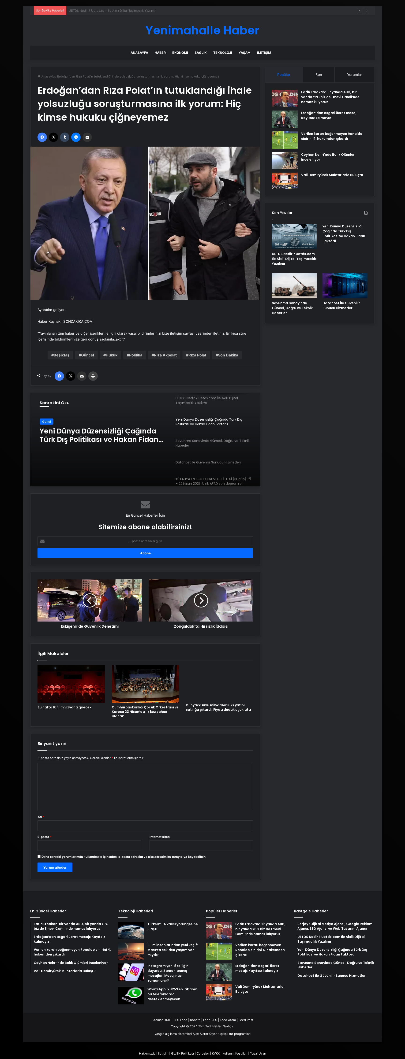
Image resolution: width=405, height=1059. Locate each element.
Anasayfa (139, 53)
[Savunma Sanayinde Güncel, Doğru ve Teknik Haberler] (294, 285)
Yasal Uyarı (258, 1053)
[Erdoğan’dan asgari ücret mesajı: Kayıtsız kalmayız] (285, 119)
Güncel (87, 355)
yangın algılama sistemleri (173, 1034)
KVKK (216, 1053)
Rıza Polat (197, 355)
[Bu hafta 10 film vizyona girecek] (71, 684)
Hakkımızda (147, 1053)
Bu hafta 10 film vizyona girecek (64, 707)
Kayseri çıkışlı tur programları (230, 1034)
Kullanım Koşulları (234, 1053)
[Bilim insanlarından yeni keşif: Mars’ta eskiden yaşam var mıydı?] (131, 951)
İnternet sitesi (160, 837)
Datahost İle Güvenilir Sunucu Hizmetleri (341, 305)
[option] (145, 439)
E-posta (45, 837)
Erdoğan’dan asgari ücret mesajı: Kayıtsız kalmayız (329, 115)
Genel (46, 421)
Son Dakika (228, 355)
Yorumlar (354, 74)
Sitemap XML (161, 1020)
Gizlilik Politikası (182, 1053)
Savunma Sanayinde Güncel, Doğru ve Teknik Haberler (103, 435)
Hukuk (111, 355)
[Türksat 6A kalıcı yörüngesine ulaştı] (131, 930)
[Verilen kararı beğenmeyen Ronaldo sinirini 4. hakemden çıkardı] (285, 140)
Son (318, 74)
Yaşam (245, 53)
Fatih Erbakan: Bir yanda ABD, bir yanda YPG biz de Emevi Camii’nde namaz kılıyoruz (330, 97)
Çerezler (203, 1053)
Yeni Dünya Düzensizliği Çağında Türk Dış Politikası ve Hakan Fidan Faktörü (123, 10)
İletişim (264, 53)
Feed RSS (210, 1020)
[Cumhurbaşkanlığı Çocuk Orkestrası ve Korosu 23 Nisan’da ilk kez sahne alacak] (145, 684)
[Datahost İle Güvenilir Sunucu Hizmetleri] (345, 285)
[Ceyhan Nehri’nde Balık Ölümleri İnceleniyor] (285, 160)
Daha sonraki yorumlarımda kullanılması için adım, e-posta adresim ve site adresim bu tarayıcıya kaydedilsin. (123, 857)
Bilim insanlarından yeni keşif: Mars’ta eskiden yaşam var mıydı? (172, 950)
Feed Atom (228, 1020)
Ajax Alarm (200, 1034)
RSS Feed (180, 1020)
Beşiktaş (61, 355)
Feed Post (246, 1020)
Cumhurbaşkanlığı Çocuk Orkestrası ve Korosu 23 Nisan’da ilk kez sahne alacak (145, 711)
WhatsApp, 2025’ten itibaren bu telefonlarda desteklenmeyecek (172, 994)
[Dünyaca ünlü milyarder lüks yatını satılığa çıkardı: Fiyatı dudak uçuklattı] (219, 683)
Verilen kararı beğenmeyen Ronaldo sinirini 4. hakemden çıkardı (331, 136)
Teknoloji (222, 53)
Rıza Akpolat (165, 355)
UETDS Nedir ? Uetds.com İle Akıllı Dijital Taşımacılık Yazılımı (294, 259)
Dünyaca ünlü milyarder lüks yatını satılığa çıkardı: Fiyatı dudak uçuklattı (218, 707)
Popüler (283, 74)
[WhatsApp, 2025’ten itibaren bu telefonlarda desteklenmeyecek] (131, 995)
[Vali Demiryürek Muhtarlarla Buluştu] (285, 181)
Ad (41, 817)
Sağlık (201, 53)
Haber (160, 53)
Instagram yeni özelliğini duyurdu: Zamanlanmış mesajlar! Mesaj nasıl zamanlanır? (168, 973)
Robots (195, 1020)
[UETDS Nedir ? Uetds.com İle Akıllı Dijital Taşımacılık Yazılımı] (294, 236)
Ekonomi (180, 53)
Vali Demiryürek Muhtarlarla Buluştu (332, 175)
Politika (135, 355)
